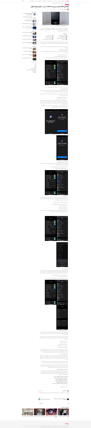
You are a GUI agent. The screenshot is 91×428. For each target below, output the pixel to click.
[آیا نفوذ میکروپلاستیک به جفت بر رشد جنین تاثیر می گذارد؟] (34, 55)
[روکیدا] (67, 1)
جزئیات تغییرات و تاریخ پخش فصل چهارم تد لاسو (63, 416)
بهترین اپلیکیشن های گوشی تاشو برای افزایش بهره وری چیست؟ (59, 383)
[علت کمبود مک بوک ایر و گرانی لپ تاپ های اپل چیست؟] (34, 33)
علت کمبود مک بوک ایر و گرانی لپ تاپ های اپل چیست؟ (27, 33)
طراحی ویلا (35, 67)
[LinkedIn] (38, 391)
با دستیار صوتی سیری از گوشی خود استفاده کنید (47, 39)
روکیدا (68, 3)
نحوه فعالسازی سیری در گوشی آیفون (62, 35)
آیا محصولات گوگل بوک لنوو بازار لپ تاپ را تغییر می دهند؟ (27, 43)
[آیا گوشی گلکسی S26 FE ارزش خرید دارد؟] (34, 21)
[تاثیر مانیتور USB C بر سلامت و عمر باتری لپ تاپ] (34, 40)
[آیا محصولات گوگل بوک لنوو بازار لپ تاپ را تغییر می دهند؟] (34, 43)
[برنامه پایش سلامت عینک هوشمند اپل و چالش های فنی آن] (51, 412)
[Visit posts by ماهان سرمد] (68, 9)
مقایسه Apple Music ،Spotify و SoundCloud (61, 379)
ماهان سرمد (65, 9)
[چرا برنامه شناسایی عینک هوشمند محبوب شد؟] (27, 412)
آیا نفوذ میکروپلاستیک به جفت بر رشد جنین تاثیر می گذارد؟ (27, 55)
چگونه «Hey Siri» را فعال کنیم (63, 36)
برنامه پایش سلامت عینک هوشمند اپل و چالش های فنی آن (51, 416)
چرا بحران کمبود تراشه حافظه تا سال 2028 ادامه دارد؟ (27, 36)
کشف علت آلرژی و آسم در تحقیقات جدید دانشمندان (28, 51)
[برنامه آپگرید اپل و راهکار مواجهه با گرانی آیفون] (39, 412)
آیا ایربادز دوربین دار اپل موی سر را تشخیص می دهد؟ (61, 378)
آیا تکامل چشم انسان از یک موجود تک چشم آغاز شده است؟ (27, 48)
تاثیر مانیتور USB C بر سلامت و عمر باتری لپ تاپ (27, 39)
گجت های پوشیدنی (55, 414)
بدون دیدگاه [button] (41, 403)
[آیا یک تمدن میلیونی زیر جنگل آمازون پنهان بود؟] (34, 59)
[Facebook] (40, 391)
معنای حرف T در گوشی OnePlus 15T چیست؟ (61, 382)
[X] (39, 391)
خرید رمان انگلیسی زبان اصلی (33, 68)
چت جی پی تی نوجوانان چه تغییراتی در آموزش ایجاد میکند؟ (27, 27)
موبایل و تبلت (43, 414)
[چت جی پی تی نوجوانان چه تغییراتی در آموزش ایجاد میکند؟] (34, 28)
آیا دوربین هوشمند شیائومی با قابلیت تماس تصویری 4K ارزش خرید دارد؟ (27, 14)
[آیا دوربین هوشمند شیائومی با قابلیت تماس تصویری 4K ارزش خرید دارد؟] (34, 14)
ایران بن (35, 63)
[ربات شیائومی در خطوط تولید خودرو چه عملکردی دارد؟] (34, 24)
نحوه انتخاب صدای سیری (49, 35)
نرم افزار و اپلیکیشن (65, 3)
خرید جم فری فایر (34, 72)
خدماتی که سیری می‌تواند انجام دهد (48, 36)
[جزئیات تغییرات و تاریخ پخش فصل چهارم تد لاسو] (63, 412)
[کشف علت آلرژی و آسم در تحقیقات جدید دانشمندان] (34, 52)
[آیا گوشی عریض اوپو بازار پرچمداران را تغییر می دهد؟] (34, 17)
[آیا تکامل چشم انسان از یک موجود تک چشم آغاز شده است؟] (34, 49)
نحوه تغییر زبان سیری (64, 39)
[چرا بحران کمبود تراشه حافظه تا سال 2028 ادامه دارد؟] (34, 36)
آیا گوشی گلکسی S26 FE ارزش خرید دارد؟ (28, 20)
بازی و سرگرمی (67, 414)
